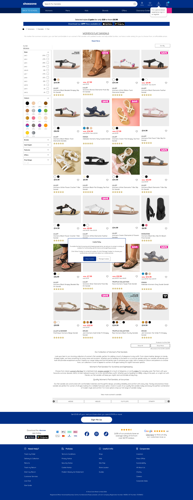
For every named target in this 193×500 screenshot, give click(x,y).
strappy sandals (103, 371)
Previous (54, 401)
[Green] (46, 110)
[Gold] (27, 118)
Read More (96, 41)
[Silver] (33, 133)
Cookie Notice (66, 467)
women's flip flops (76, 371)
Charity (139, 472)
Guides (101, 472)
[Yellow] (27, 133)
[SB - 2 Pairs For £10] (96, 20)
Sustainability (141, 463)
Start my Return (30, 472)
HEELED (97, 401)
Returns (27, 463)
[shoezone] (30, 3)
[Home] (23, 29)
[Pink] (33, 118)
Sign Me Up (96, 419)
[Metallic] (33, 110)
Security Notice (67, 463)
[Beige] (33, 103)
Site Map (102, 463)
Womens (31, 29)
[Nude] (46, 118)
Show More (160, 345)
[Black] (117, 79)
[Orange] (46, 125)
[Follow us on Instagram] (96, 434)
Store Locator (104, 467)
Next (169, 401)
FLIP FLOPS (124, 401)
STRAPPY (152, 401)
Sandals (41, 29)
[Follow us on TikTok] (106, 434)
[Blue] (40, 110)
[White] (40, 103)
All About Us (140, 467)
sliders (136, 371)
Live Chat (27, 481)
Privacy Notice (67, 459)
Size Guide (28, 485)
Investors (139, 454)
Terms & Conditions (69, 454)
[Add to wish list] (78, 83)
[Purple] (40, 125)
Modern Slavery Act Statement (73, 472)
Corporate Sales (142, 481)
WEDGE (70, 401)
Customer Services (31, 476)
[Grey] (33, 125)
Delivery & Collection (31, 459)
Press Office (140, 459)
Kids (100, 459)
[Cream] (40, 118)
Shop (101, 454)
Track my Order (29, 454)
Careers (139, 476)
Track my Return (30, 467)
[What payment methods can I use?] (66, 434)
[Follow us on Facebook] (87, 434)
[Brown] (46, 103)
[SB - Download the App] (96, 24)
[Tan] (27, 110)
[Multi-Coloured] (27, 125)
